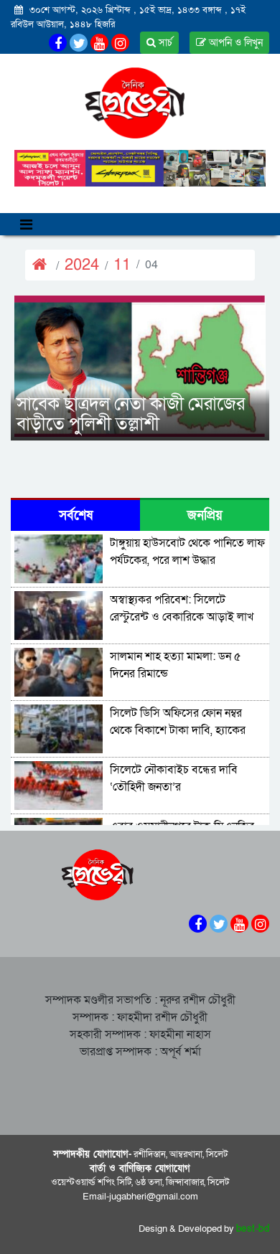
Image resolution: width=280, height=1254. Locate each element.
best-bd (253, 1228)
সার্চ (164, 43)
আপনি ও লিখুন (234, 43)
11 (122, 265)
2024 (82, 265)
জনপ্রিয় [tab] (205, 515)
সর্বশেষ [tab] (76, 515)
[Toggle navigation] (26, 224)
